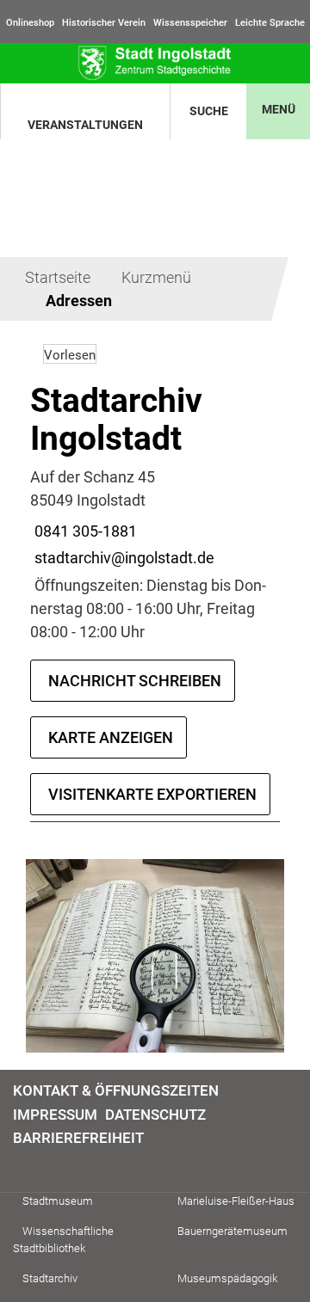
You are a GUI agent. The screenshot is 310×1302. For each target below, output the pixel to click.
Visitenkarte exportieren (152, 794)
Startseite (57, 277)
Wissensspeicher (190, 22)
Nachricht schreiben (134, 681)
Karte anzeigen (110, 737)
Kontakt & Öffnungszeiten (116, 1090)
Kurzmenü (156, 277)
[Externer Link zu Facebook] (21, 1166)
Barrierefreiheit (78, 1137)
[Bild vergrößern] (155, 956)
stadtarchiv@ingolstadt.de (122, 558)
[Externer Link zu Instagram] (42, 1166)
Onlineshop (30, 22)
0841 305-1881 (83, 531)
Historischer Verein (104, 22)
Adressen (79, 301)
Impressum (55, 1114)
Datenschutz (155, 1114)
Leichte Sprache (270, 22)
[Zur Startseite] (155, 63)
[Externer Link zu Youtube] (62, 1166)
